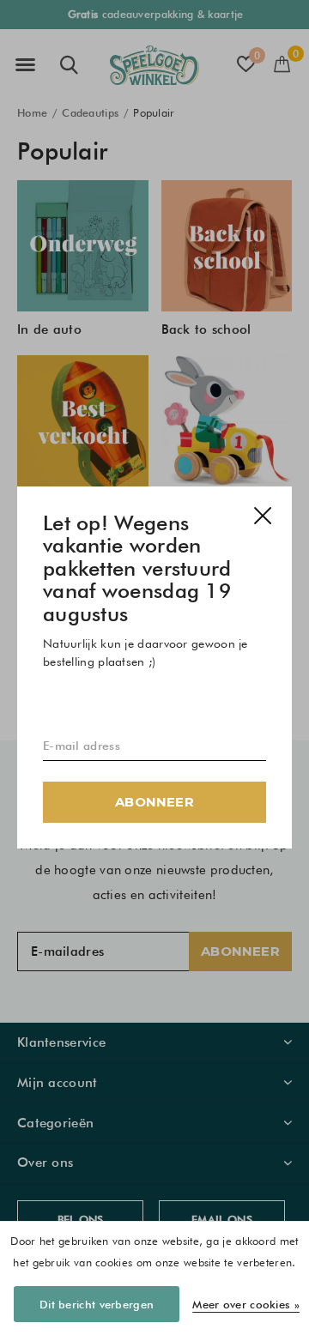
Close (262, 515)
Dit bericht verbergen (96, 1304)
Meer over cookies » (246, 1304)
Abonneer (154, 802)
